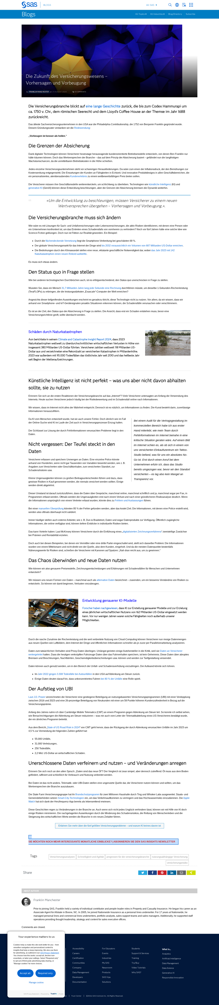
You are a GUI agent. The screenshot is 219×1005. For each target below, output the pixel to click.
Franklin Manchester (39, 92)
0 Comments (80, 92)
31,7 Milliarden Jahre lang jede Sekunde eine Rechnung (91, 288)
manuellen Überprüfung (51, 508)
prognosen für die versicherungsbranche (128, 857)
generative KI (35, 188)
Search (170, 5)
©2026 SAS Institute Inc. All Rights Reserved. (104, 996)
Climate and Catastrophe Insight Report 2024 (84, 339)
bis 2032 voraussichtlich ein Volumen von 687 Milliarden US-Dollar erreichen (142, 245)
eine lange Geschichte (103, 106)
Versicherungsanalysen (62, 857)
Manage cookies (36, 982)
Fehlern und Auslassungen (129, 500)
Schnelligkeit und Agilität (91, 857)
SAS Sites (191, 5)
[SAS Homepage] (31, 5)
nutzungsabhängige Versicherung (170, 857)
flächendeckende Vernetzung (61, 241)
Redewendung (82, 128)
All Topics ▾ (140, 14)
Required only (45, 973)
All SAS (150, 5)
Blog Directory (175, 14)
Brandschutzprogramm (87, 794)
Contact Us (184, 5)
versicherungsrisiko (177, 863)
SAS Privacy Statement (49, 953)
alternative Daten (106, 580)
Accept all (25, 973)
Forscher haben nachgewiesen (100, 608)
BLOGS (47, 5)
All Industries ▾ (157, 14)
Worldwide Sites (177, 5)
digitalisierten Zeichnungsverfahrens (142, 531)
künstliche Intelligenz (160, 184)
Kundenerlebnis (78, 176)
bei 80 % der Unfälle (111, 679)
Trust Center (76, 996)
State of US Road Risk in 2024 (63, 727)
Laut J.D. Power (36, 697)
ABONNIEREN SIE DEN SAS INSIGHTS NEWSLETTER (101, 841)
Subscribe (190, 14)
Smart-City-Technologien (71, 798)
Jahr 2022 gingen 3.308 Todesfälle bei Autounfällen (65, 674)
